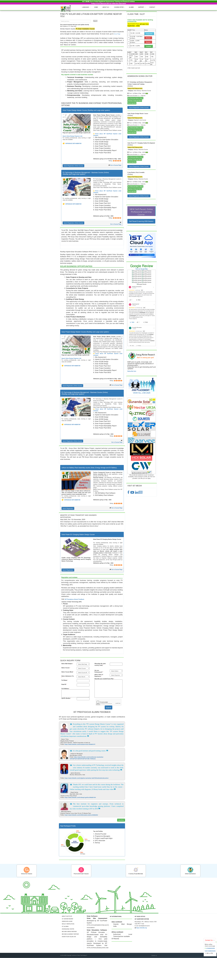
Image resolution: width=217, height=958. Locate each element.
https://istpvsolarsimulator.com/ (97, 947)
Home (96, 7)
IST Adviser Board (67, 919)
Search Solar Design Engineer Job (72, 136)
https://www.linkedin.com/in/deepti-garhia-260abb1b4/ (80, 797)
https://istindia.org (141, 928)
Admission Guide (67, 921)
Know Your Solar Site (69, 936)
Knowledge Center (68, 929)
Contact (152, 7)
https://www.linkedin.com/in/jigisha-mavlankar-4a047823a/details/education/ (87, 778)
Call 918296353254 (210, 951)
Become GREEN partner (69, 931)
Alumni (131, 7)
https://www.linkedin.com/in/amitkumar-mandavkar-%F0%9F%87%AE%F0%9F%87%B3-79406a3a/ (87, 758)
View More (121, 820)
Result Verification (68, 924)
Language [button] (85, 7)
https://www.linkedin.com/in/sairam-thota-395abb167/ (80, 744)
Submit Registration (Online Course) (73, 166)
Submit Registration (68, 508)
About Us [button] (105, 7)
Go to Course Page (115, 165)
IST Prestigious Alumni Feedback (74, 599)
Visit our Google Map (141, 269)
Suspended (149, 33)
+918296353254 (210, 948)
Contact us (154, 955)
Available (148, 46)
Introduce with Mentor (73, 143)
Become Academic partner (70, 934)
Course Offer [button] (119, 7)
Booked (148, 38)
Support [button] (141, 7)
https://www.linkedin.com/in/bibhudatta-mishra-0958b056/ (81, 815)
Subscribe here (131, 371)
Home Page (117, 34)
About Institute (67, 916)
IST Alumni (65, 926)
